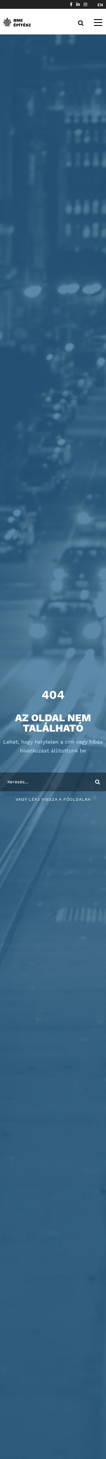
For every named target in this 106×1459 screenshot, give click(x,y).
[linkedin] (78, 4)
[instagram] (85, 4)
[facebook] (71, 4)
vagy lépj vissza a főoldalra (53, 799)
